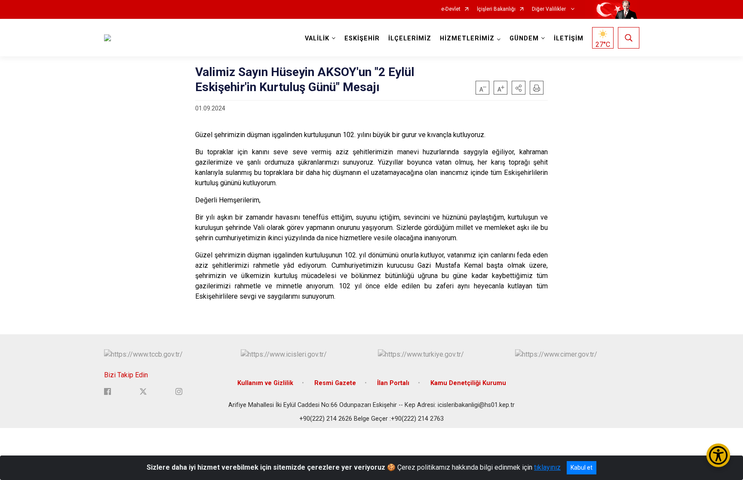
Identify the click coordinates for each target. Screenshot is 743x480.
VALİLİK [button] (317, 38)
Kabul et (582, 467)
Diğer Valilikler (549, 9)
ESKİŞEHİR (362, 38)
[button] (518, 88)
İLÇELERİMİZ (409, 38)
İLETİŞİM (568, 38)
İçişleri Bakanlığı (496, 9)
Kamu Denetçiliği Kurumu (468, 383)
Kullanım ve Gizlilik (265, 383)
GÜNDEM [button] (524, 38)
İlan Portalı (393, 383)
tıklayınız (547, 467)
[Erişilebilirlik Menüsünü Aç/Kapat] (718, 455)
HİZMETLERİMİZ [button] (467, 38)
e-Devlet (451, 9)
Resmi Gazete (335, 383)
